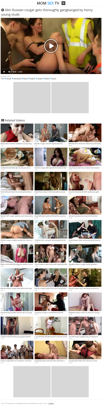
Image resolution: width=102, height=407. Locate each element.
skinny (47, 78)
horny (25, 78)
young (53, 78)
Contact (51, 403)
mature (32, 78)
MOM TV (48, 3)
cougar (8, 78)
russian (40, 78)
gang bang (17, 78)
